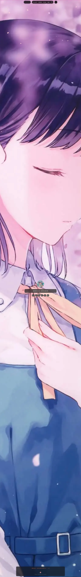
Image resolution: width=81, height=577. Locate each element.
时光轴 (44, 2)
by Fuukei (44, 574)
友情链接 (40, 2)
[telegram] (39, 295)
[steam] (42, 295)
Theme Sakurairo (38, 574)
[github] (36, 295)
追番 (48, 2)
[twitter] (45, 295)
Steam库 (35, 2)
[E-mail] (48, 295)
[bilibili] (33, 295)
